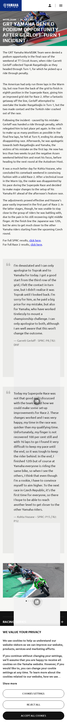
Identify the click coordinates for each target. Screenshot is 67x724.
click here (35, 240)
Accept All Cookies (33, 715)
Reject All (33, 704)
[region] (33, 675)
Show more (10, 683)
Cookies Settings (33, 693)
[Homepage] (11, 5)
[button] (60, 5)
